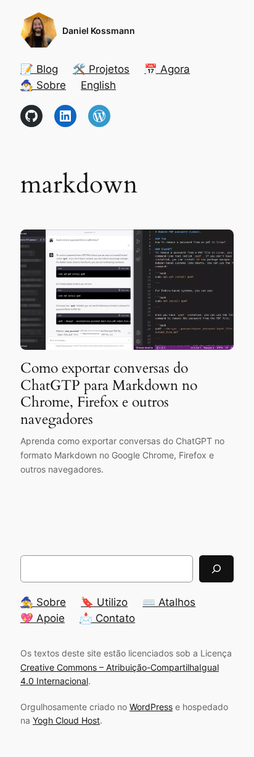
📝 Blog (39, 69)
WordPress (151, 706)
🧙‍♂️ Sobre (43, 85)
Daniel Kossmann (98, 30)
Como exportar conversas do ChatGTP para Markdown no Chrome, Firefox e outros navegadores (108, 394)
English (98, 85)
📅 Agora (167, 69)
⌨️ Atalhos (168, 602)
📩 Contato (107, 618)
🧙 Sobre (43, 602)
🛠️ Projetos (101, 69)
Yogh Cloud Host (66, 720)
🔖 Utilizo (104, 602)
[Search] (216, 568)
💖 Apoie (42, 618)
